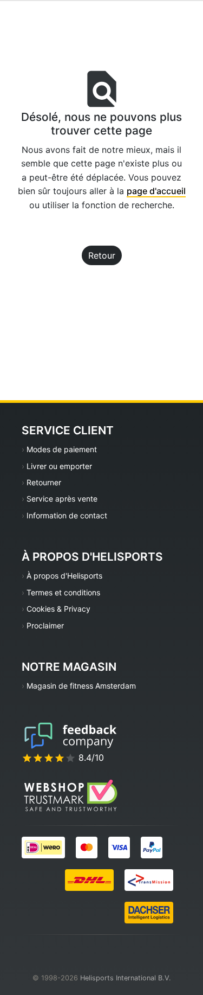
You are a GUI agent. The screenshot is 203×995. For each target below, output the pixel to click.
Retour (101, 255)
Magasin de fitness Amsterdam (81, 685)
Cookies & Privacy (58, 608)
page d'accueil (156, 190)
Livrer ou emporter (59, 466)
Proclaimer (45, 625)
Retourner (44, 482)
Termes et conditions (63, 592)
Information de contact (67, 515)
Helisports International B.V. (125, 978)
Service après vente (62, 498)
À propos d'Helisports (64, 575)
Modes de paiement (62, 449)
